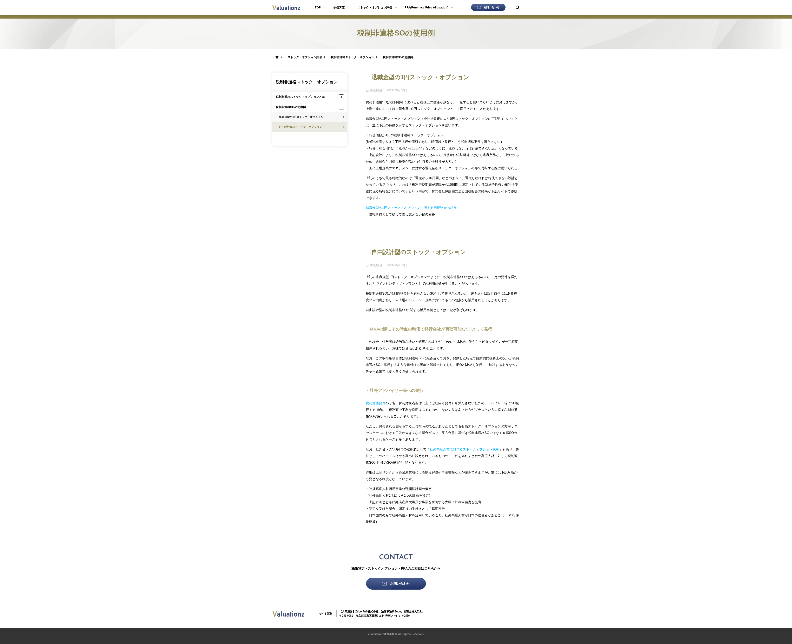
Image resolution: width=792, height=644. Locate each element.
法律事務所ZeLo (391, 611)
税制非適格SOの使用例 (291, 107)
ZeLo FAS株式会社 (366, 611)
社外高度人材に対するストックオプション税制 (464, 449)
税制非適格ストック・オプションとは (300, 96)
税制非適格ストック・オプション (307, 82)
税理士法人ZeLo (413, 611)
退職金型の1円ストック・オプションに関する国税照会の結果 (411, 207)
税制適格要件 (375, 403)
